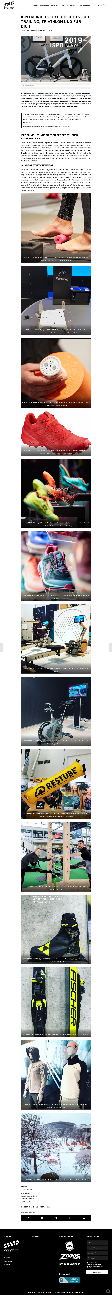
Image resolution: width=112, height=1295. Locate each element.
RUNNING (41, 30)
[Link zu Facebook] (95, 5)
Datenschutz (8, 1264)
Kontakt (7, 1258)
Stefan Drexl (45, 1207)
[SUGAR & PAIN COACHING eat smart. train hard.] (9, 5)
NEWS (26, 30)
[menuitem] (35, 5)
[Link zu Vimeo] (101, 5)
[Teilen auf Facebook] (28, 1218)
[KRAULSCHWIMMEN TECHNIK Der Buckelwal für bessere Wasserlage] (110, 647)
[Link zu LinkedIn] (106, 5)
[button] (108, 1291)
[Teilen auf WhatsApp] (56, 1218)
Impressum (8, 1261)
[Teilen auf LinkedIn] (70, 1218)
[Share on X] (42, 1218)
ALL (22, 30)
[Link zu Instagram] (103, 5)
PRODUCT (33, 30)
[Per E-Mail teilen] (84, 1218)
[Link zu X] (98, 5)
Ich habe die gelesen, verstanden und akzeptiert (94, 1265)
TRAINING (48, 30)
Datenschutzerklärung (94, 1264)
